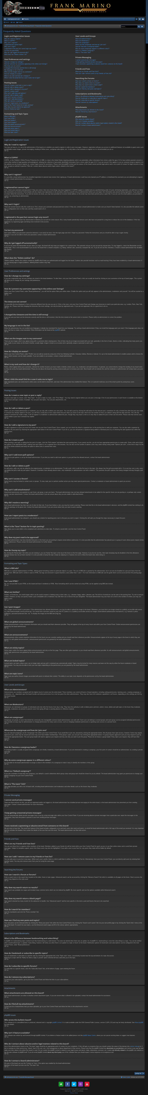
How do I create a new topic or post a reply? (18, 85)
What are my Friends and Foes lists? (87, 71)
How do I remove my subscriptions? (86, 102)
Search (7, 22)
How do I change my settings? (13, 62)
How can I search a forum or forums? (87, 81)
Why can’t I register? (10, 42)
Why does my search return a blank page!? (88, 85)
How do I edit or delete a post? (14, 87)
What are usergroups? (82, 42)
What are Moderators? (82, 40)
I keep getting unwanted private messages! (88, 62)
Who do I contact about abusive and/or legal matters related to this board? (98, 123)
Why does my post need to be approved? (17, 107)
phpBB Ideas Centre (89, 1035)
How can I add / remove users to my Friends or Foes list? (93, 73)
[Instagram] (80, 1084)
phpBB (57, 330)
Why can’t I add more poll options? (15, 93)
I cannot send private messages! (85, 60)
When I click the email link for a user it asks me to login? (22, 78)
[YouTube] (87, 1084)
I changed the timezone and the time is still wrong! (20, 68)
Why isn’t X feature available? (84, 121)
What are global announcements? (14, 124)
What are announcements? (12, 126)
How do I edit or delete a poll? (13, 95)
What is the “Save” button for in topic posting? (18, 105)
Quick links (5, 19)
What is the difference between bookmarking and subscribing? (94, 96)
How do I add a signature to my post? (16, 89)
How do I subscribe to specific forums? (87, 100)
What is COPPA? (9, 40)
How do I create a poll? (11, 91)
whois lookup (135, 1046)
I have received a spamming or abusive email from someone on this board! (98, 64)
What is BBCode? (9, 116)
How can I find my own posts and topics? (88, 89)
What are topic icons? (11, 132)
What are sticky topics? (11, 128)
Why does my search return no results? (87, 83)
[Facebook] (67, 1084)
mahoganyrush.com (14, 19)
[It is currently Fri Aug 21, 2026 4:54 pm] (120, 26)
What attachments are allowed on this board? (89, 110)
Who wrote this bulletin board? (84, 119)
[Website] (61, 1084)
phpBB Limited (57, 1022)
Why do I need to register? (12, 39)
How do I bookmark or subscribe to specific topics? (91, 98)
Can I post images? (10, 122)
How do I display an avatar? (13, 74)
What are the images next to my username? (18, 72)
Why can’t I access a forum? (13, 97)
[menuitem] (136, 19)
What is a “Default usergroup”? (84, 50)
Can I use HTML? (9, 118)
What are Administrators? (83, 39)
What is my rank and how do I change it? (17, 76)
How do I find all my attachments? (86, 112)
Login (13, 22)
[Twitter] (74, 1084)
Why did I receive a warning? (13, 101)
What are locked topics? (12, 130)
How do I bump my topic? (12, 109)
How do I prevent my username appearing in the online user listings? (25, 64)
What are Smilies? (10, 120)
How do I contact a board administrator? (87, 125)
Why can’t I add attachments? (13, 99)
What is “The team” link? (83, 52)
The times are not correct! (12, 66)
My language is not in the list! (13, 70)
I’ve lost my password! (11, 50)
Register (20, 22)
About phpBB (139, 1022)
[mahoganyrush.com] (58, 8)
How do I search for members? (85, 87)
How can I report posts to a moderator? (16, 103)
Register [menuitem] (143, 19)
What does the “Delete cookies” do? (15, 54)
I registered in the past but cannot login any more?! (20, 48)
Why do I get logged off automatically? (16, 52)
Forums (26, 19)
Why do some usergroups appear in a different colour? (92, 48)
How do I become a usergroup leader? (87, 46)
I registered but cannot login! (13, 44)
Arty (70, 1091)
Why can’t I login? (10, 46)
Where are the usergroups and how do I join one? (90, 44)
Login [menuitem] (140, 19)
